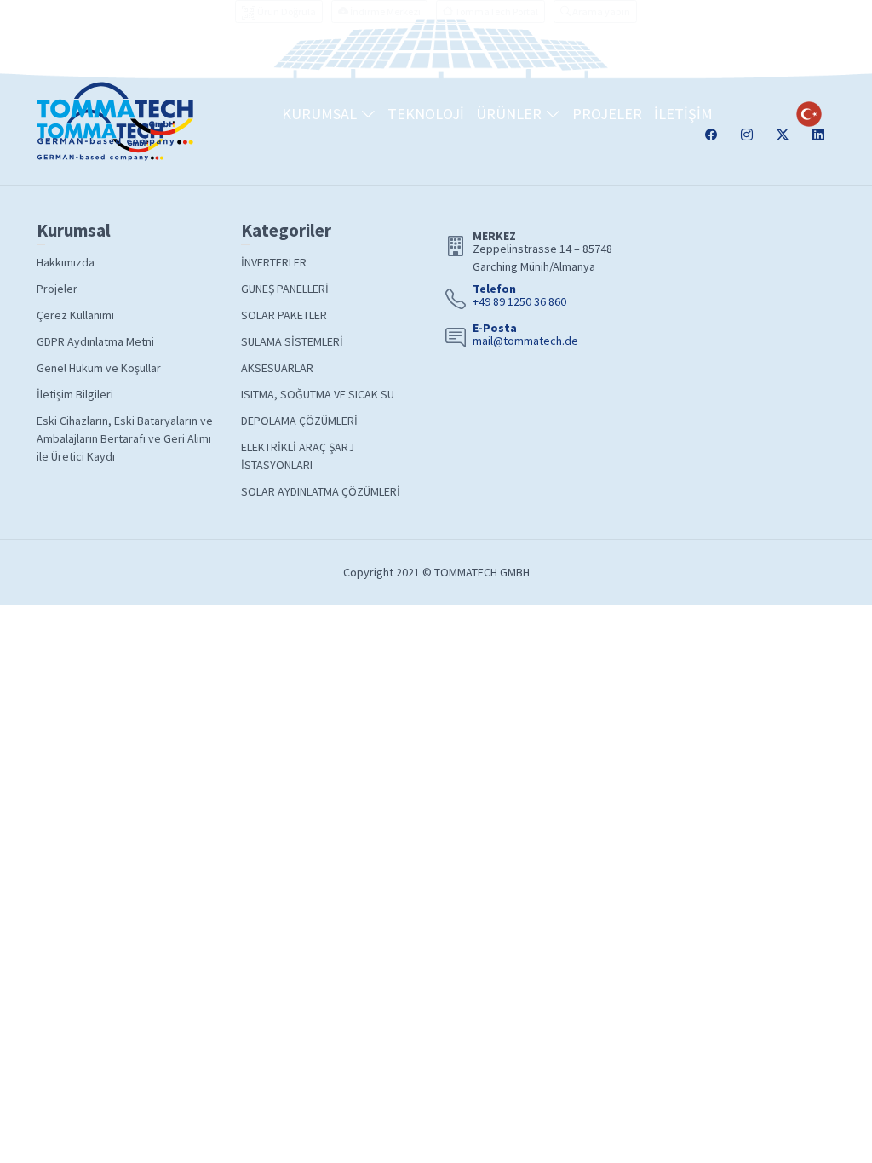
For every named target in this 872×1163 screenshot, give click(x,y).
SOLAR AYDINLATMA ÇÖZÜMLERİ (320, 491)
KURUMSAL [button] (321, 113)
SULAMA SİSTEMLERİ (292, 341)
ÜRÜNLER (510, 113)
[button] (595, 11)
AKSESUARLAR (277, 367)
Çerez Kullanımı (75, 315)
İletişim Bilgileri (75, 394)
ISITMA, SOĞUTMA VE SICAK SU (317, 394)
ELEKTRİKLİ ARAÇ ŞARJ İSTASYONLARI (297, 456)
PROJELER (607, 113)
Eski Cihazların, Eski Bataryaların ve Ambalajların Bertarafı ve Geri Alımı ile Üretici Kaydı (125, 438)
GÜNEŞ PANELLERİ (285, 288)
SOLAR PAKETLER (284, 315)
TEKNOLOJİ (425, 113)
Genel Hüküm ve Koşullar (99, 367)
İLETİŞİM (683, 113)
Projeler (57, 288)
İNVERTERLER (274, 262)
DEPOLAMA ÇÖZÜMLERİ (299, 420)
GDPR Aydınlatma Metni (95, 341)
